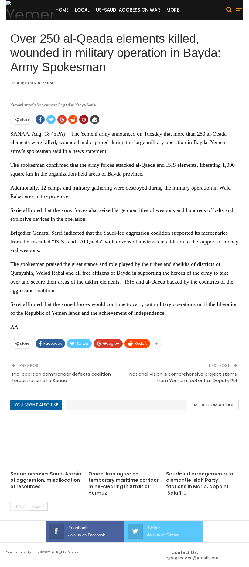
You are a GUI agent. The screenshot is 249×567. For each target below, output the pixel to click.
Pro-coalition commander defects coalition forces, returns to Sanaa (61, 377)
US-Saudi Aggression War (128, 10)
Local (82, 10)
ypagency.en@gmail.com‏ (192, 557)
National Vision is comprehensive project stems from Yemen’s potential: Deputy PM (183, 377)
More (172, 10)
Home (62, 10)
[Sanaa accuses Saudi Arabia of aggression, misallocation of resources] (46, 442)
